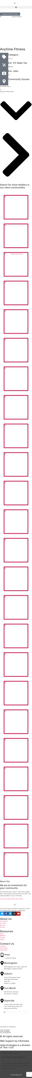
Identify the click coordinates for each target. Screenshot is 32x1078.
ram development (5, 1032)
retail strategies (5, 1030)
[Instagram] (14, 914)
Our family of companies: (8, 1027)
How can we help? (6, 899)
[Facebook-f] (6, 914)
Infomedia (23, 1041)
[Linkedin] (10, 914)
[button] (16, 7)
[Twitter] (2, 914)
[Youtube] (18, 914)
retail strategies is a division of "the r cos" (15, 1046)
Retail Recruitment (17, 899)
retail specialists (5, 1031)
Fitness (10, 58)
